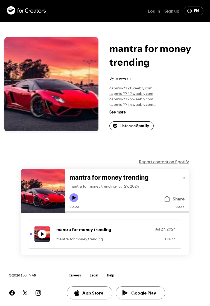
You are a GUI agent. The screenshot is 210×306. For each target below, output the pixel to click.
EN (196, 11)
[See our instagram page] (38, 293)
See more (117, 112)
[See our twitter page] (25, 293)
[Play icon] (73, 197)
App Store (92, 293)
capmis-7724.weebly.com (131, 104)
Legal (94, 275)
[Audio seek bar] (127, 212)
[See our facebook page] (12, 293)
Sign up (171, 11)
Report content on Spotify (164, 162)
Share (179, 199)
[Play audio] (183, 177)
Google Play (143, 293)
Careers (75, 275)
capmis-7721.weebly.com (130, 88)
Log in (154, 11)
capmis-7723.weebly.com (131, 99)
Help (110, 275)
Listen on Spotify (134, 126)
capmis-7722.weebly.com (131, 93)
